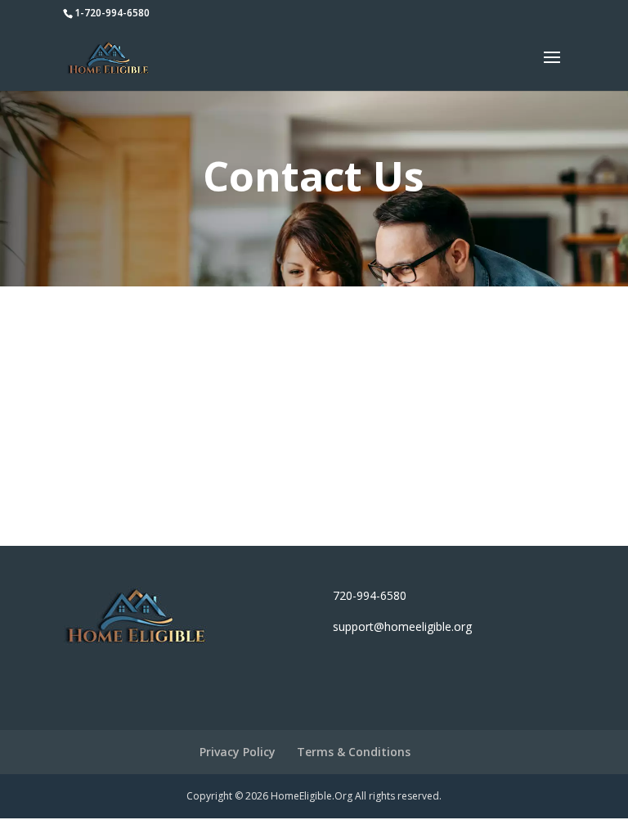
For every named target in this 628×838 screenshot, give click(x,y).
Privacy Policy (238, 751)
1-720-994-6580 (112, 13)
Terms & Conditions (353, 751)
